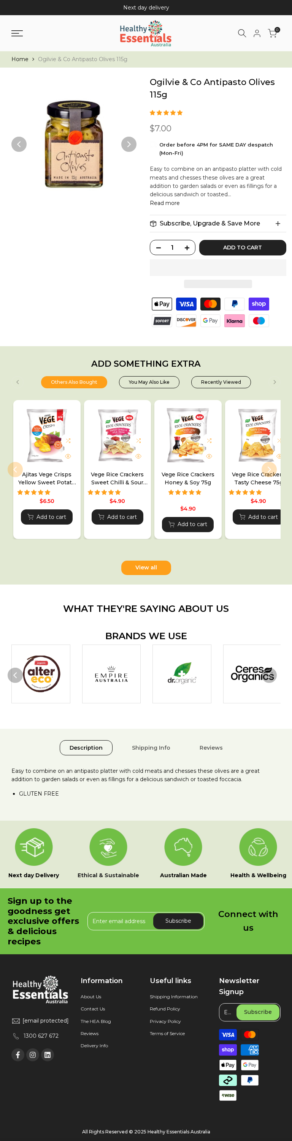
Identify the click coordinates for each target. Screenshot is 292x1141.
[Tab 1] (74, 382)
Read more (165, 203)
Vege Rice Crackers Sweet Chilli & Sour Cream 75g (117, 479)
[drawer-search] (242, 33)
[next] (128, 144)
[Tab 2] (149, 382)
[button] (167, 112)
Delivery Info (94, 1045)
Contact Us (93, 1009)
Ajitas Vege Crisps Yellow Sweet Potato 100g (46, 479)
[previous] (19, 144)
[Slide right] (274, 382)
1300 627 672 (41, 1035)
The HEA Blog (96, 1021)
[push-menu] (17, 33)
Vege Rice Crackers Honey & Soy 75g (188, 478)
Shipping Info (151, 747)
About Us (91, 996)
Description (86, 747)
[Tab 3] (221, 382)
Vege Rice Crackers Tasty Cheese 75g (258, 478)
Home (20, 59)
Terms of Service (167, 1033)
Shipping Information (174, 996)
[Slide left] (17, 382)
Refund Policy (165, 1009)
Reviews (211, 747)
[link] (41, 674)
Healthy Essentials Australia (179, 1132)
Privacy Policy (165, 1021)
